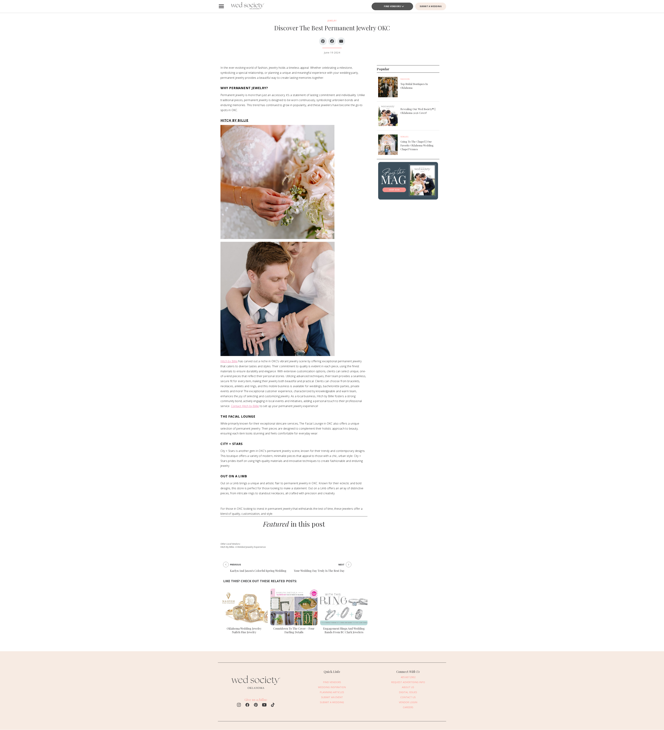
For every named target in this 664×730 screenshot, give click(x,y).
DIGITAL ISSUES (408, 692)
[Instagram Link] (239, 705)
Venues (404, 137)
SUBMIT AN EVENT (332, 697)
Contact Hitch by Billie (245, 406)
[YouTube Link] (264, 705)
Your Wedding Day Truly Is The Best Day (319, 571)
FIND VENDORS (392, 6)
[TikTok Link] (273, 705)
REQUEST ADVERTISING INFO (408, 682)
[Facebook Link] (247, 705)
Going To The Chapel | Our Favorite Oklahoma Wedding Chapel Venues (417, 145)
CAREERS (408, 707)
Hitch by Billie (229, 361)
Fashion (405, 79)
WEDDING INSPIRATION (332, 687)
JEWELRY (332, 20)
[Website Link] (256, 690)
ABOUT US (408, 687)
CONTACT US (408, 697)
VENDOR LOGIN (408, 702)
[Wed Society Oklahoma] (247, 6)
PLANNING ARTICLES (332, 692)
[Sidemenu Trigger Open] (221, 6)
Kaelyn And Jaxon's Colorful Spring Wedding (258, 571)
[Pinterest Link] (256, 705)
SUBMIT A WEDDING (431, 6)
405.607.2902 (408, 677)
